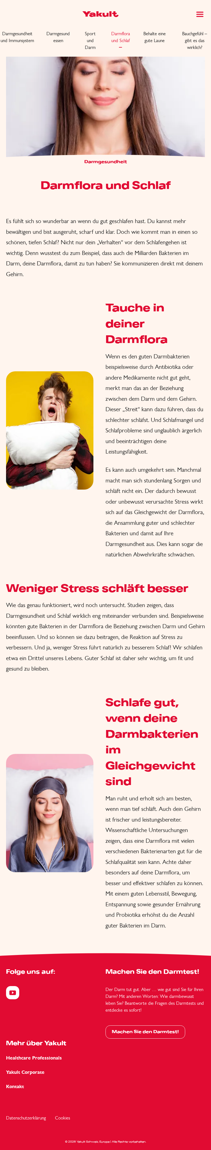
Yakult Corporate (25, 1072)
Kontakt (15, 1086)
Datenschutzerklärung (26, 1118)
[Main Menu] (200, 14)
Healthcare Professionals (34, 1058)
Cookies (62, 1118)
